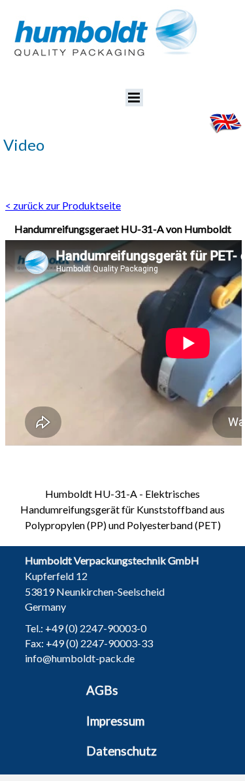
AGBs (102, 690)
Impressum (115, 721)
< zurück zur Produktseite (63, 205)
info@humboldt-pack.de (80, 658)
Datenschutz (121, 751)
